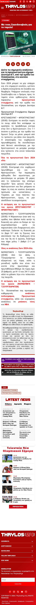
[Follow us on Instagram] (24, 1)
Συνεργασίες (30, 601)
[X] (27, 1)
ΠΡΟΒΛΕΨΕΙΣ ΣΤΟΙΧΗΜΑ (9, 390)
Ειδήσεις (8, 404)
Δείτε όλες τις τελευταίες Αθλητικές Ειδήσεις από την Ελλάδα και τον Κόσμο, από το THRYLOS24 (19, 372)
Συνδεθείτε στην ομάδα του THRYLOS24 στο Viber (19, 360)
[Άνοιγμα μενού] (2, 8)
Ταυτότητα (5, 601)
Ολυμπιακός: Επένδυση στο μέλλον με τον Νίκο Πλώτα (25, 413)
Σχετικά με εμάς (4, 1)
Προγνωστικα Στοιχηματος (11, 393)
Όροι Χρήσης (6, 603)
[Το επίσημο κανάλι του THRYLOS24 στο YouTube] (30, 1)
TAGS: (4, 387)
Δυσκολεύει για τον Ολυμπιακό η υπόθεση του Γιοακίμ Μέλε (9, 413)
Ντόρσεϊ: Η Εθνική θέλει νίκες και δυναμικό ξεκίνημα (9, 423)
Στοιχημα (10, 15)
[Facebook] (21, 1)
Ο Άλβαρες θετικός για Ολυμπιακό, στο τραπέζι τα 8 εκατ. (26, 424)
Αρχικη (3, 15)
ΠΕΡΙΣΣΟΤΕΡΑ (18, 507)
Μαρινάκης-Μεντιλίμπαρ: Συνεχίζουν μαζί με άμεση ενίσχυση (9, 434)
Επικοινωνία (12, 1)
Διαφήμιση (21, 601)
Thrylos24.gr (15, 56)
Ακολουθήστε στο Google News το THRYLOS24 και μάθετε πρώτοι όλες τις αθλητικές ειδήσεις (19, 366)
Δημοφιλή (18, 404)
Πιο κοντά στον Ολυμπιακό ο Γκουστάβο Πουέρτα (25, 435)
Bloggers (27, 404)
